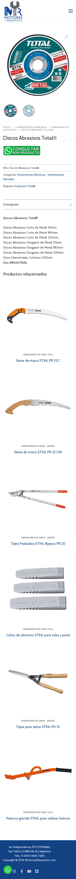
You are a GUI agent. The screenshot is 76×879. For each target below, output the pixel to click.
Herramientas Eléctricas (31, 174)
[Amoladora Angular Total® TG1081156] (64, 139)
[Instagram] (14, 871)
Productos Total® (24, 186)
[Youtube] (29, 871)
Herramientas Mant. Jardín (38, 446)
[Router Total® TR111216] (71, 139)
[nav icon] (71, 11)
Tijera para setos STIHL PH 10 (38, 727)
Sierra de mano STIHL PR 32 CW (38, 452)
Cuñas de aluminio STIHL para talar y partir (38, 635)
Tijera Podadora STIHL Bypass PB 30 (38, 543)
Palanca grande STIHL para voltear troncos (38, 818)
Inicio (6, 127)
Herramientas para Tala (38, 354)
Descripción (11, 204)
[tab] (38, 204)
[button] (66, 36)
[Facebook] (22, 871)
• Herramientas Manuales (31, 127)
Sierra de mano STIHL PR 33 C (38, 360)
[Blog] (37, 871)
